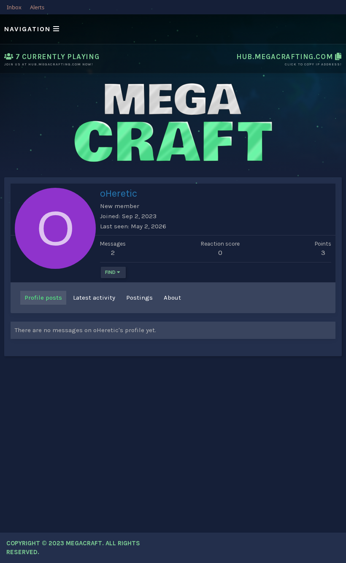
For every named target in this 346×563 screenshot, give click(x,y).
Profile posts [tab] (43, 297)
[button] (173, 29)
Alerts (37, 7)
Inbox (14, 7)
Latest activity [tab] (94, 297)
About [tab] (172, 297)
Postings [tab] (139, 297)
